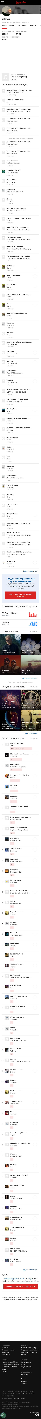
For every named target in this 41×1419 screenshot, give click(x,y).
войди (30, 1279)
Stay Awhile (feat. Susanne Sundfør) (23, 754)
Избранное (6, 1354)
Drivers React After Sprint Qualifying (19, 249)
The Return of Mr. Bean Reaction (18, 256)
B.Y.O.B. (13, 1196)
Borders (13, 1238)
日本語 (4, 1393)
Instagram (24, 1381)
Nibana (12, 1135)
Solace (12, 901)
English (4, 1391)
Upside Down (15, 1038)
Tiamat (12, 777)
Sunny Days (14, 870)
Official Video (15, 1249)
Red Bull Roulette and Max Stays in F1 (20, 523)
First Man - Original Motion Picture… (8, 723)
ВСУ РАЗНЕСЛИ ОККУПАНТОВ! (18, 390)
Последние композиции (14, 84)
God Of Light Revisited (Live (17, 313)
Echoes (9, 199)
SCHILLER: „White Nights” (18, 1251)
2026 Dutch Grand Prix (15, 247)
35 (7, 102)
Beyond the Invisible (17, 912)
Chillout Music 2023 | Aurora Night (21, 1061)
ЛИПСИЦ (10, 430)
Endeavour (14, 1122)
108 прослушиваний (28, 707)
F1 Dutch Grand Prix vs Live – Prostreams (21, 119)
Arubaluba (10, 266)
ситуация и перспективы (17, 399)
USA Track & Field (13, 533)
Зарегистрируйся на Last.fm (14, 1279)
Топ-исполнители (11, 631)
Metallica (13, 1114)
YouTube (24, 1383)
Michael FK (10, 325)
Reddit (14, 79)
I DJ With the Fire (16, 1070)
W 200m (9, 220)
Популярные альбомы (13, 686)
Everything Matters (14, 170)
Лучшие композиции (13, 738)
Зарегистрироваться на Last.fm (20, 595)
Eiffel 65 (13, 1072)
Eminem (12, 946)
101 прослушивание (28, 728)
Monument (14, 859)
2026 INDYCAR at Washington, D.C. (19, 90)
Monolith (10, 380)
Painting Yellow (12, 485)
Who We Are (14, 838)
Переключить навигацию (2, 2)
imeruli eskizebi (12, 161)
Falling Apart (11, 189)
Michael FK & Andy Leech (15, 192)
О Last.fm (5, 1347)
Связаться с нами (8, 1350)
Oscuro (9, 335)
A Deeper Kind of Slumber (19, 775)
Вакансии (5, 1352)
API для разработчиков (10, 1364)
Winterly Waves (15, 985)
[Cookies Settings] (3, 1415)
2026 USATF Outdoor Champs (17, 227)
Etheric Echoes (15, 933)
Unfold (12, 1028)
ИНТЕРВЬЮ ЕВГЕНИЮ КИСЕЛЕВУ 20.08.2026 (24, 428)
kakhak (6, 19)
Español (17, 1391)
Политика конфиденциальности (12, 1406)
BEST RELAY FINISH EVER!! (16, 208)
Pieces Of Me (11, 180)
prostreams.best (12, 121)
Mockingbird (14, 943)
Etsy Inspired (15, 975)
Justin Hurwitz (6, 726)
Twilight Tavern (15, 849)
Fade (8, 456)
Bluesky (23, 1379)
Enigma (4, 650)
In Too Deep (11, 561)
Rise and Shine (15, 1049)
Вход (23, 1364)
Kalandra (13, 1240)
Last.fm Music (17, 1408)
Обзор (5, 26)
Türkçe (4, 1396)
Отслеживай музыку (28, 1347)
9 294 (4, 39)
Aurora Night (11, 182)
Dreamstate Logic (16, 935)
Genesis (9, 564)
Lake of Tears (14, 1103)
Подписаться (26, 1367)
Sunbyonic (13, 1146)
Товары (4, 1371)
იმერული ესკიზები (13, 163)
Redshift (13, 1051)
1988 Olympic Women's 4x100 (16, 211)
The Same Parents (16, 964)
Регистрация (26, 1362)
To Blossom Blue (16, 1101)
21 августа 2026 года (14, 401)
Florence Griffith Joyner (15, 99)
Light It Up (14, 1259)
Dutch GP (10, 525)
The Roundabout (16, 1091)
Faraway (13, 1164)
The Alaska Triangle (14, 237)
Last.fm (21, 2)
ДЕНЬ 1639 (10, 421)
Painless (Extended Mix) (19, 1175)
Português (16, 1393)
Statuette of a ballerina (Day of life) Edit (25, 1143)
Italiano (31, 1391)
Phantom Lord (15, 1112)
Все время (34, 631)
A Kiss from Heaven (17, 1017)
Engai (12, 956)
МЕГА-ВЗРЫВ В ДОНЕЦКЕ (16, 392)
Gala (11, 1167)
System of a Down (16, 1198)
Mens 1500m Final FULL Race (16, 554)
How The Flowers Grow (18, 996)
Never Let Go (11, 285)
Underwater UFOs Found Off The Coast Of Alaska (23, 239)
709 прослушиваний (28, 673)
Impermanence (12, 437)
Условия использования (10, 1404)
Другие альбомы (31, 733)
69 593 (5, 34)
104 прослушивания (8, 728)
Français (24, 1391)
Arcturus (13, 1206)
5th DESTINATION (16, 954)
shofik (12, 1188)
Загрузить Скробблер (10, 1362)
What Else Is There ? (17, 1006)
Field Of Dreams (16, 1217)
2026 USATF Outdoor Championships (20, 109)
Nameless (10, 323)
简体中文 (10, 1396)
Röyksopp (5, 671)
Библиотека (21, 26)
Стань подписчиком (26, 138)
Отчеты (12, 26)
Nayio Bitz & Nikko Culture (18, 1040)
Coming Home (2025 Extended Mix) (19, 342)
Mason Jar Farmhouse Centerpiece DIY (22, 977)
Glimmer (13, 922)
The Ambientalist (12, 172)
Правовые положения (31, 1406)
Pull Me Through (12, 504)
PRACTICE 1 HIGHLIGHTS (15, 92)
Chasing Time (12, 409)
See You (13, 1059)
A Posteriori (26, 703)
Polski (10, 1393)
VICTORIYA (10, 201)
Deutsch (10, 1391)
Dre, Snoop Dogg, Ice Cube (19, 830)
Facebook (24, 1374)
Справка (24, 1354)
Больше (38, 91)
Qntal (12, 988)
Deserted (10, 332)
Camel (9, 268)
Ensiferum (13, 851)
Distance (10, 447)
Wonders (13, 1154)
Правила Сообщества (29, 1352)
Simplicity (10, 351)
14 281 (19, 34)
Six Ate (9, 304)
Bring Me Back (12, 514)
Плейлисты (33, 26)
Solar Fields (26, 650)
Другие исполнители (30, 678)
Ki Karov (13, 1080)
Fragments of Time (17, 1185)
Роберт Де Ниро (16, 819)
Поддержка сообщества (30, 1350)
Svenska (31, 1393)
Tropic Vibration (15, 1261)
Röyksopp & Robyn (16, 861)
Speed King (14, 796)
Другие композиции (30, 571)
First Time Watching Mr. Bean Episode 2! (20, 258)
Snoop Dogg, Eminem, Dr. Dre (19, 893)
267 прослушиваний (8, 707)
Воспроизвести (35, 267)
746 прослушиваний (8, 673)
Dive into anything (19, 76)
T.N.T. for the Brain (17, 1228)
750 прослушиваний (28, 652)
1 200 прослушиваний (9, 652)
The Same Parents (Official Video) (22, 806)
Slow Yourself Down (14, 275)
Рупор (5, 1274)
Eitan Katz (13, 1082)
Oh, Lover (13, 785)
